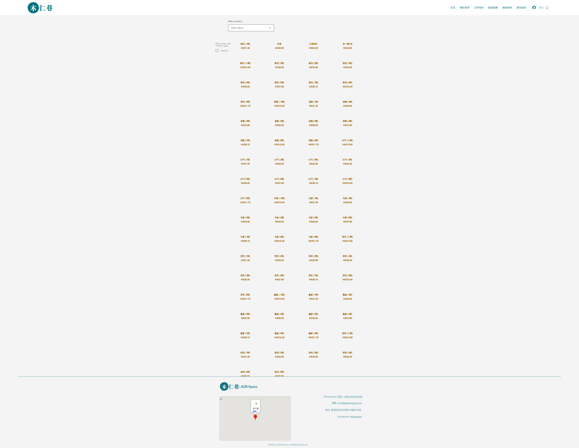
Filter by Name (235, 21)
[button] (547, 7)
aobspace (356, 416)
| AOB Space (248, 387)
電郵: (347, 403)
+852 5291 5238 (352, 396)
